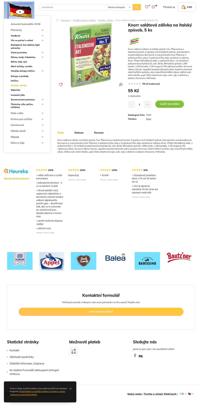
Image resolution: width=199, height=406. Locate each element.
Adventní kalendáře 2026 (25, 24)
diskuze (78, 132)
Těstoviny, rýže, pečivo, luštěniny (22, 106)
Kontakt (14, 350)
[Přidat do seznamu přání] (61, 84)
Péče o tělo (17, 113)
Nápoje (15, 136)
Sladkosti (15, 35)
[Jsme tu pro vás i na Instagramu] (140, 357)
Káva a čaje (17, 142)
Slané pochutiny (19, 52)
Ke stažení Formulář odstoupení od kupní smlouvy (34, 371)
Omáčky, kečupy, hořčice (23, 71)
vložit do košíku (169, 104)
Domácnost (17, 125)
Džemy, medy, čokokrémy (23, 57)
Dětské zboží (18, 130)
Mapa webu (134, 393)
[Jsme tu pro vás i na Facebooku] (135, 355)
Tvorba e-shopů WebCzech (160, 393)
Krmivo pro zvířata (21, 119)
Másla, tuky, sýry (19, 61)
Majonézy (15, 90)
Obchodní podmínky (22, 356)
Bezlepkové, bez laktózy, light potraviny (25, 46)
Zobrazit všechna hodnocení (16, 178)
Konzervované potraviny (23, 99)
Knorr (148, 119)
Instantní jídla (18, 95)
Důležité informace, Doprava (27, 363)
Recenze (99, 132)
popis (61, 132)
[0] (146, 6)
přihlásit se (169, 7)
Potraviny (16, 29)
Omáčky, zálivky (19, 85)
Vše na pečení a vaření (22, 40)
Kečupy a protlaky (20, 76)
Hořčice (14, 80)
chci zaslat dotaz (101, 311)
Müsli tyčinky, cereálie (21, 66)
